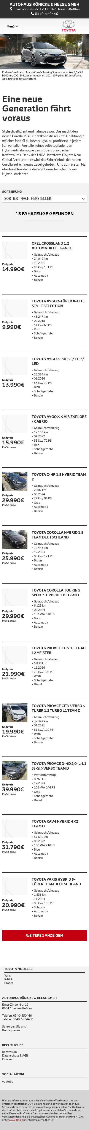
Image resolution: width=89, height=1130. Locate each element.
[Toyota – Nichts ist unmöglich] (68, 26)
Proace (8, 983)
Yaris (7, 976)
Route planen (11, 1030)
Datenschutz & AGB (15, 1055)
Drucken (7, 1059)
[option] (44, 57)
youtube (7, 1081)
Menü (10, 26)
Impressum (9, 1052)
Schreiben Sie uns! (14, 1026)
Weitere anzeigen (44, 935)
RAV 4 (8, 979)
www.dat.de (16, 1119)
